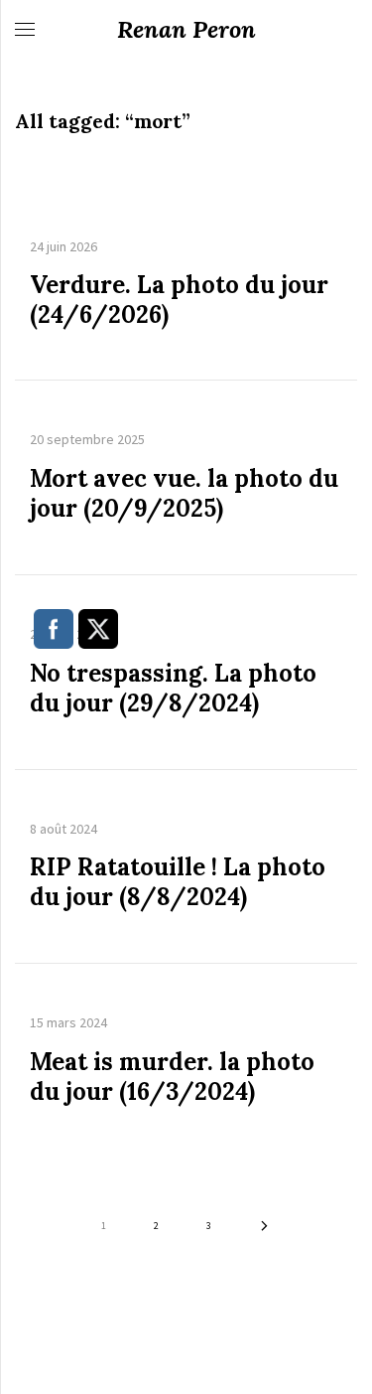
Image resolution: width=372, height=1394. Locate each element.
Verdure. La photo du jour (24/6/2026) (179, 300)
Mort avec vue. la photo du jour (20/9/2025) (184, 494)
